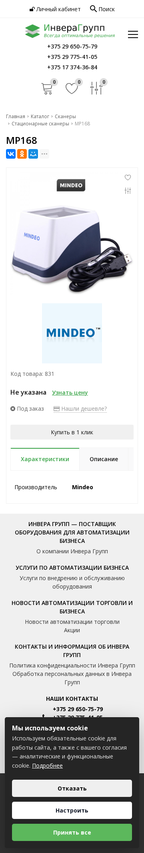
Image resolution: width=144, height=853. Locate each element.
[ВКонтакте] (11, 154)
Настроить (72, 810)
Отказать (72, 788)
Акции (72, 630)
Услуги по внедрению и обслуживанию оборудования (72, 582)
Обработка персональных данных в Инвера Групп (72, 678)
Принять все (72, 832)
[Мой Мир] (33, 154)
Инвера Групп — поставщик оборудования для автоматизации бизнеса (72, 532)
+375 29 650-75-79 (78, 709)
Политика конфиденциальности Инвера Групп (72, 665)
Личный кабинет (58, 9)
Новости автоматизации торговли (72, 621)
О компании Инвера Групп (72, 551)
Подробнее (47, 765)
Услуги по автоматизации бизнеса (72, 567)
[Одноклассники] (22, 154)
